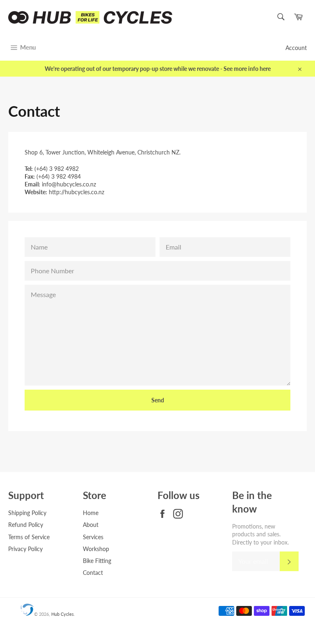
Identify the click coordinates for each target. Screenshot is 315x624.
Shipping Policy (27, 512)
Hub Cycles (62, 614)
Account (296, 47)
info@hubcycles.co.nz (69, 184)
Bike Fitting (97, 560)
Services (93, 536)
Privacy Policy (25, 548)
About (90, 524)
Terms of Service (29, 536)
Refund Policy (25, 524)
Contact (93, 572)
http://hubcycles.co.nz (76, 191)
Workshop (96, 548)
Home (90, 512)
